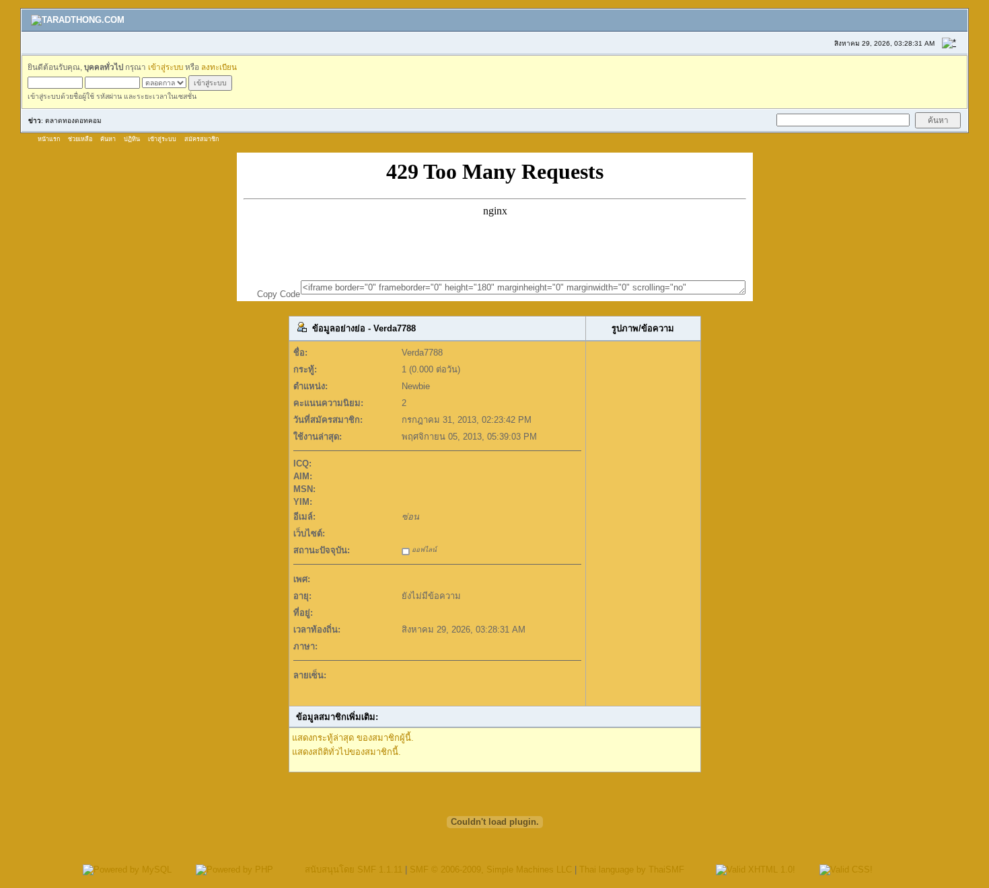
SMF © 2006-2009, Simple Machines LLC (491, 869)
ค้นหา (108, 139)
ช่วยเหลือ (80, 139)
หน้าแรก (49, 139)
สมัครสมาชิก (201, 139)
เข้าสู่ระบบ (165, 67)
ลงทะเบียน (219, 67)
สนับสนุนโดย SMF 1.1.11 (353, 869)
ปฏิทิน (132, 139)
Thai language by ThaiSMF (631, 869)
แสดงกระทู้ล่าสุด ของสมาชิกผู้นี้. (353, 738)
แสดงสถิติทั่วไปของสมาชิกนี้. (346, 752)
